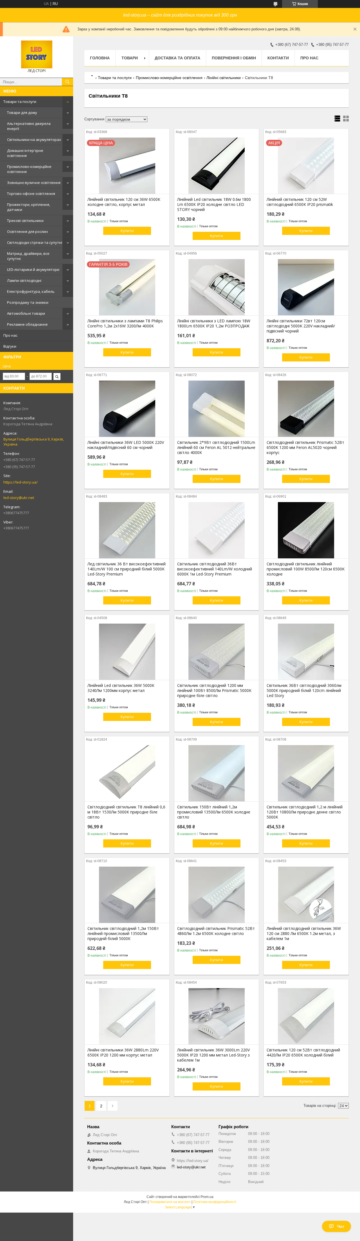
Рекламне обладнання (27, 324)
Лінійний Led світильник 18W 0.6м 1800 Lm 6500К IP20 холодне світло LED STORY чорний (214, 204)
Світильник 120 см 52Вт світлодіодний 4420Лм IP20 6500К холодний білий (303, 1052)
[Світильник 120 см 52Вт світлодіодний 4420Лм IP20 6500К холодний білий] (306, 1016)
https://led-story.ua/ (20, 482)
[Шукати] (67, 82)
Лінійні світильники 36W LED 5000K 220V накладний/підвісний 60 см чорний (125, 445)
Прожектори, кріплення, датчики (28, 207)
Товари (130, 58)
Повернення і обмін (234, 58)
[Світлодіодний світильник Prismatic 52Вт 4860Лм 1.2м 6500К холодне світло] (216, 895)
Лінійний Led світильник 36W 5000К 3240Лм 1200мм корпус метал (120, 688)
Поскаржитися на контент (170, 1202)
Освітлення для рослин (27, 231)
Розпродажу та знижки (27, 302)
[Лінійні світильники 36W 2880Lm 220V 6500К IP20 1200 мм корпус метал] (127, 1016)
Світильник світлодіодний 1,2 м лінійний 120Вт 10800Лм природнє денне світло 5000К (305, 812)
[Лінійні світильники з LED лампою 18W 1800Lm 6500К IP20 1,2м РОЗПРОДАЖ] (216, 287)
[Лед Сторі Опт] (36, 54)
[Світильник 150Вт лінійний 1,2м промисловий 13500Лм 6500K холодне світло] (216, 773)
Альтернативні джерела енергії (29, 126)
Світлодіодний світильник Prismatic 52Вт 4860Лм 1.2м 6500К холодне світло (216, 931)
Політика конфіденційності (214, 1202)
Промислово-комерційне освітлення (29, 169)
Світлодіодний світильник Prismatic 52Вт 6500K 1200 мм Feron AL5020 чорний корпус (305, 447)
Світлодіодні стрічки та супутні (34, 242)
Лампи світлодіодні (24, 280)
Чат (340, 1226)
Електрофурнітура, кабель (31, 291)
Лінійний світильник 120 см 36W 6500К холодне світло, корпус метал (123, 202)
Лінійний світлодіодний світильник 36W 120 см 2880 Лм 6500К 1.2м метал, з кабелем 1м (304, 933)
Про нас (10, 335)
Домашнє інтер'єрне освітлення (25, 153)
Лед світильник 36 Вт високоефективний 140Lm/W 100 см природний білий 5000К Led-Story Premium (126, 569)
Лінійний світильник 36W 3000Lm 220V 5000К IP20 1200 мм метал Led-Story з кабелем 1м (213, 1055)
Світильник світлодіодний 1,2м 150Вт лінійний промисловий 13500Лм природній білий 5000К (123, 933)
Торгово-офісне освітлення (31, 193)
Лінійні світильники (223, 77)
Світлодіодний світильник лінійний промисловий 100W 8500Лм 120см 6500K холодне (306, 569)
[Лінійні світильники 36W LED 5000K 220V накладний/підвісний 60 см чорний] (127, 409)
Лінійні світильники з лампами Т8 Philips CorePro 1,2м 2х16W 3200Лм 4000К (125, 323)
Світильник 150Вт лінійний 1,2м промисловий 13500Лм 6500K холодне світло (213, 812)
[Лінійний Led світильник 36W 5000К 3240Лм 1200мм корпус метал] (127, 652)
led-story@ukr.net (18, 497)
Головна (100, 58)
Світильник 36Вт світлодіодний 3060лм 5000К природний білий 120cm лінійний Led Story (304, 690)
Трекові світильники (25, 220)
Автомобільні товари (26, 313)
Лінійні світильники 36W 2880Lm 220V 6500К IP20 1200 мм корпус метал (123, 1052)
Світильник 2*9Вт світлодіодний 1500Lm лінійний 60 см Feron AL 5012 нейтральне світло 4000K (216, 447)
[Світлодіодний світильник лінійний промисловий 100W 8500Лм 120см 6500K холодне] (306, 530)
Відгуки (9, 346)
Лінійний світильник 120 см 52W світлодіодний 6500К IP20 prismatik (300, 202)
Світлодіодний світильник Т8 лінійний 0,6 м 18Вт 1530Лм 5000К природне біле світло (126, 812)
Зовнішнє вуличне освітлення (33, 182)
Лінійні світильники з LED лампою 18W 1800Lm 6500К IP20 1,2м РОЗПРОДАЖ (213, 323)
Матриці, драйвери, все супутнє (28, 256)
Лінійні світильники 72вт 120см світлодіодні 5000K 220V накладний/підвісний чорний (301, 326)
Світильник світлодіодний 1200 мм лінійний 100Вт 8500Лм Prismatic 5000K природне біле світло (214, 690)
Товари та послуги (19, 101)
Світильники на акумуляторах (34, 139)
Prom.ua (207, 1197)
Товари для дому (22, 112)
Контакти (278, 58)
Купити (127, 230)
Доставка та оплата (177, 58)
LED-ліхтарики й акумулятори (33, 269)
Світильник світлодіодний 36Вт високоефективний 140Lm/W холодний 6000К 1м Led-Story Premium (214, 569)
